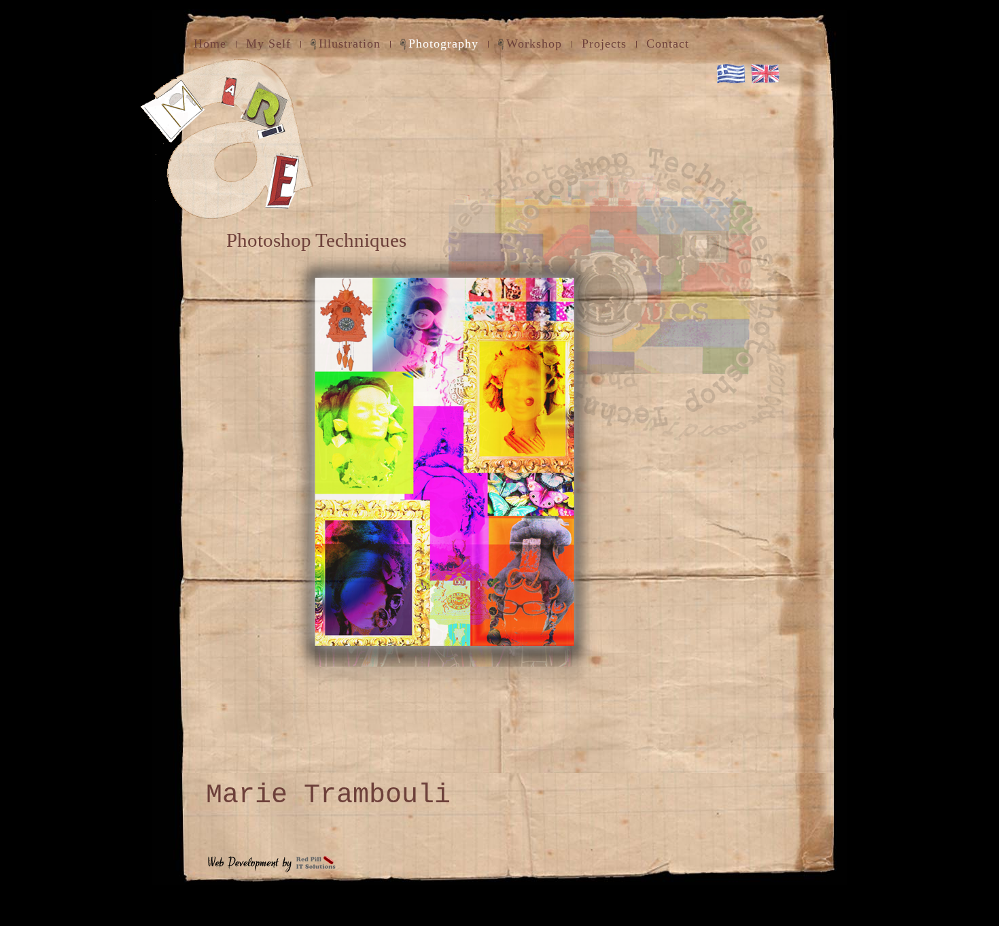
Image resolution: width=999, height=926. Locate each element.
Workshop (534, 43)
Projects (604, 43)
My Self (268, 43)
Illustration (350, 43)
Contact (667, 43)
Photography (443, 43)
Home (210, 43)
